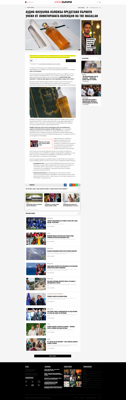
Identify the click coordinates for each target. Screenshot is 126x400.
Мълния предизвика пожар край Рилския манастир (62, 251)
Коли (84, 386)
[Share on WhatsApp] (76, 185)
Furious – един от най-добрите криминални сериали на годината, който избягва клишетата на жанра (53, 374)
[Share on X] (68, 185)
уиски (34, 188)
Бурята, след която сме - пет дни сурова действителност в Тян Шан (51, 370)
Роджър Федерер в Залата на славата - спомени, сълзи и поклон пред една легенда (61, 327)
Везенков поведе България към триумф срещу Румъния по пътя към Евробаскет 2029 (60, 236)
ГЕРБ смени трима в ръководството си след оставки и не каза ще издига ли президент (62, 312)
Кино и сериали (86, 379)
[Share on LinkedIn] (70, 185)
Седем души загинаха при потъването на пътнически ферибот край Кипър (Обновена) (62, 266)
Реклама (82, 397)
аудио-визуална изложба (43, 188)
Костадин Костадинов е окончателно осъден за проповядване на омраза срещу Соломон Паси (90, 102)
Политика (85, 374)
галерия (84, 370)
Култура (84, 383)
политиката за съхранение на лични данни (49, 64)
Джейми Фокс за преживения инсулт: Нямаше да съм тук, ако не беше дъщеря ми (52, 379)
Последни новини (30, 213)
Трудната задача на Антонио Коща (57, 296)
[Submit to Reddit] (73, 185)
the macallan (29, 188)
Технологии (85, 381)
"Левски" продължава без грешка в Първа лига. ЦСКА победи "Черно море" (62, 221)
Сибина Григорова (29, 371)
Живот (84, 372)
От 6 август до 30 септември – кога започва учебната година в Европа (62, 342)
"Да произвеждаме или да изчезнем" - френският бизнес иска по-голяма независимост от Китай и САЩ (90, 79)
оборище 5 (64, 188)
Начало (76, 397)
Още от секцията (52, 356)
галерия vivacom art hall (55, 188)
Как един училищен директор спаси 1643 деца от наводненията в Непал (61, 282)
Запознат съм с (45, 64)
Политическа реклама (91, 397)
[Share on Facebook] (65, 185)
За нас (27, 366)
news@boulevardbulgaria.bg (31, 374)
